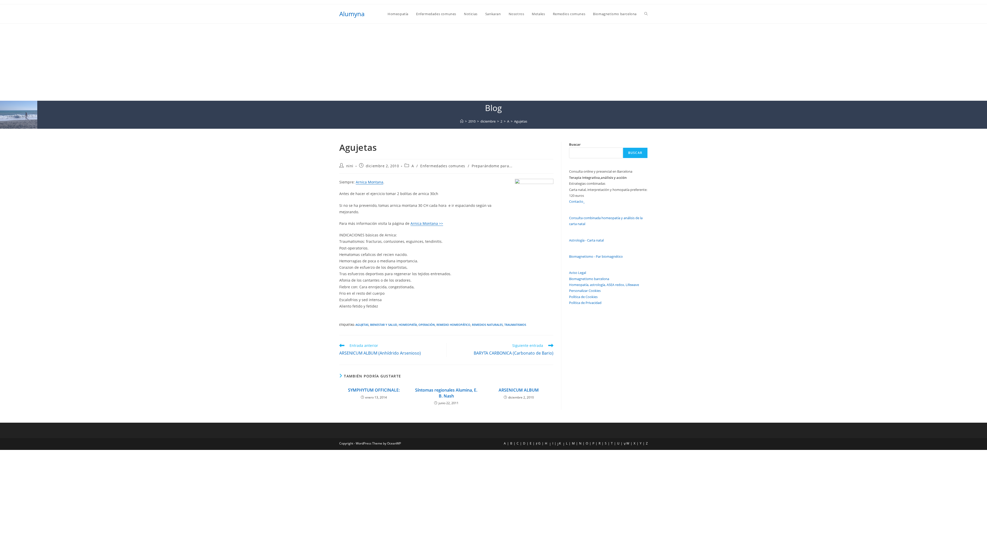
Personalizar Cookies (585, 290)
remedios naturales (487, 325)
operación (426, 325)
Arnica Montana (369, 182)
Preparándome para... (492, 165)
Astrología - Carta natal (586, 240)
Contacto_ (577, 201)
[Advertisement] (493, 62)
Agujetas (520, 121)
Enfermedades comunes (442, 165)
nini (349, 165)
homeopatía (408, 325)
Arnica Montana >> (426, 223)
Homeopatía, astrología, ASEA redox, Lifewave (604, 284)
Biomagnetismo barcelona (589, 278)
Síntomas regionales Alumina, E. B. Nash (446, 393)
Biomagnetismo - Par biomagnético (596, 256)
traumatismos (515, 325)
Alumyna (351, 14)
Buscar (575, 144)
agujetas (362, 325)
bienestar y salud (383, 325)
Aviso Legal (577, 272)
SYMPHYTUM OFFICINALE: (374, 390)
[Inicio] (461, 121)
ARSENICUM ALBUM (519, 390)
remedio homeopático (453, 325)
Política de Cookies (583, 296)
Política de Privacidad (585, 302)
